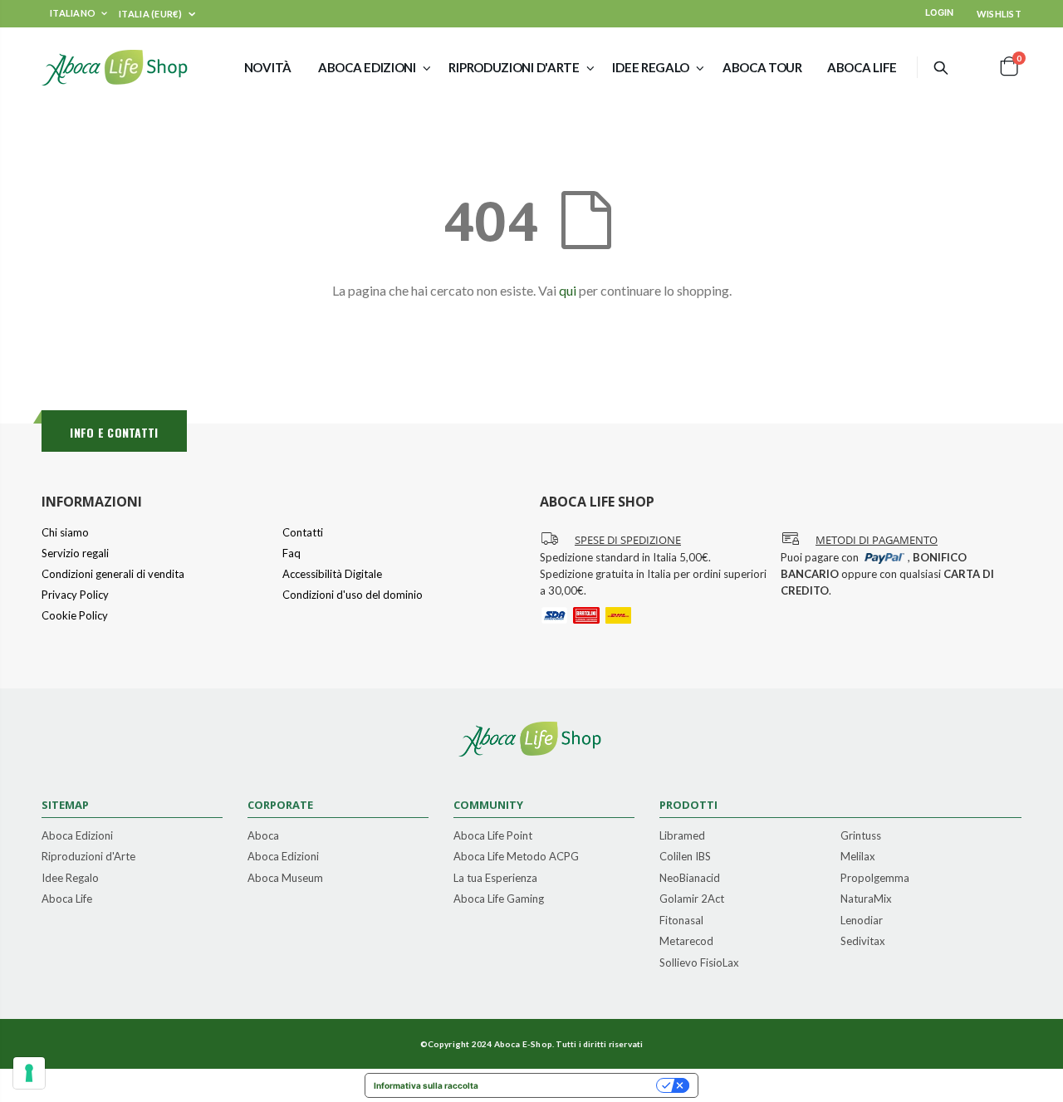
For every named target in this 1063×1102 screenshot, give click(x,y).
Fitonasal (681, 921)
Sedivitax (862, 942)
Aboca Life (67, 899)
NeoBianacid (689, 878)
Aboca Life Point (492, 836)
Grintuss (860, 836)
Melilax (857, 857)
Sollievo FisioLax (699, 963)
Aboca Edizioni (77, 836)
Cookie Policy (75, 615)
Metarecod (686, 942)
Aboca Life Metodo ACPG (516, 857)
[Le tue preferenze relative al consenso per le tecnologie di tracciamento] (29, 1073)
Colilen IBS (685, 857)
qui (567, 290)
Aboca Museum (285, 878)
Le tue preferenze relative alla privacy (572, 1085)
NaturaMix (866, 899)
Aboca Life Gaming (498, 899)
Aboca (263, 836)
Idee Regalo (70, 878)
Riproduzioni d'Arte (88, 857)
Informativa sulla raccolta (426, 1085)
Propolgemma (874, 878)
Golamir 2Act (691, 899)
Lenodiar (861, 921)
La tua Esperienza (495, 878)
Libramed (682, 836)
